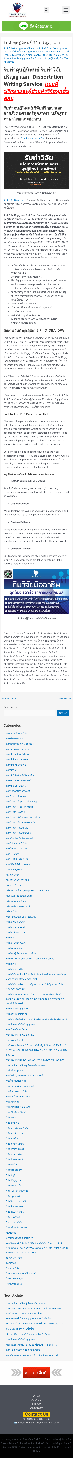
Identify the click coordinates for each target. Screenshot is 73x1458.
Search (63, 713)
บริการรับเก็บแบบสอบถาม (19, 895)
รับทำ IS (10, 937)
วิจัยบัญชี (10, 1175)
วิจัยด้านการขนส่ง (15, 1143)
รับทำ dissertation (14, 55)
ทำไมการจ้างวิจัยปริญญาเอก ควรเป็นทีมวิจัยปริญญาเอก (34, 1323)
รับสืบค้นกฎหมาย (15, 1070)
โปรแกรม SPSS (14, 1284)
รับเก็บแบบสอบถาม (16, 1080)
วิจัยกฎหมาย (12, 1122)
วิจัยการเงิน (12, 1138)
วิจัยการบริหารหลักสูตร (17, 1128)
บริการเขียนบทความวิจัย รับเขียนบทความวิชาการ (31, 1344)
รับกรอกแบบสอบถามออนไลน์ (21, 916)
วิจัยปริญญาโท (13, 1185)
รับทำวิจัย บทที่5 (14, 969)
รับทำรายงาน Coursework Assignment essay (30, 958)
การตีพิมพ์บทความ (15, 738)
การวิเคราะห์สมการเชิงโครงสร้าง (23, 817)
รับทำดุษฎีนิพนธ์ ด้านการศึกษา (21, 953)
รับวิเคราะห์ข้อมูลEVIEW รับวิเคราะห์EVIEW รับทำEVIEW (35, 1059)
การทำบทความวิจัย (16, 764)
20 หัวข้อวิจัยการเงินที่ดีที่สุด (20, 1328)
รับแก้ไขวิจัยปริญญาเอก (18, 1107)
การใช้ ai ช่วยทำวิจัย (16, 843)
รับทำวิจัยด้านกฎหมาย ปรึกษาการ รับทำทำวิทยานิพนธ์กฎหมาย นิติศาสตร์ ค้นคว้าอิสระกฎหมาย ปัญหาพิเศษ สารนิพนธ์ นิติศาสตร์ (35, 999)
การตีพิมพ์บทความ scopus (20, 743)
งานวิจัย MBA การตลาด (18, 864)
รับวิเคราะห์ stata (15, 1040)
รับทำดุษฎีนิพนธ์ (33, 55)
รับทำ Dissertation (16, 932)
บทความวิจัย (12, 874)
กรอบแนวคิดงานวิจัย (16, 733)
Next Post (64, 698)
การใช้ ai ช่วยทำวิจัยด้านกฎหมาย (23, 1349)
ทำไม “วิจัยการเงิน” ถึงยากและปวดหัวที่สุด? (28, 1334)
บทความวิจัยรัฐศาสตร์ (17, 880)
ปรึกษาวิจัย (11, 911)
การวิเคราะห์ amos (16, 796)
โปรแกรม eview (14, 1278)
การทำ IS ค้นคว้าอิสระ (17, 754)
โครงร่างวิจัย (12, 1268)
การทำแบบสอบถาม (16, 785)
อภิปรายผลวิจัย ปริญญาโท (19, 1238)
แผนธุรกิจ (11, 1263)
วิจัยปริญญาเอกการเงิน (32, 138)
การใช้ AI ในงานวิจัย (16, 848)
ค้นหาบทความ (11, 707)
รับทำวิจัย (11, 963)
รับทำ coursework (15, 927)
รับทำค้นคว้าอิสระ (15, 948)
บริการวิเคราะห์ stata (17, 901)
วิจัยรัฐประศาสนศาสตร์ (18, 1190)
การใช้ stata (12, 854)
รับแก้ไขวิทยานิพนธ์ (16, 1112)
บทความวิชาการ (14, 885)
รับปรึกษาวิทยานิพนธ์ (17, 1029)
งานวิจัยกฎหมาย (14, 869)
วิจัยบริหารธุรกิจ (14, 1170)
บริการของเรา (37, 1407)
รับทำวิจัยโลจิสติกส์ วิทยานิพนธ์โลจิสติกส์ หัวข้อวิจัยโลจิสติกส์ (36, 1019)
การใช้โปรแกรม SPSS (17, 859)
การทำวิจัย (11, 770)
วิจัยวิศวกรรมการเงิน (16, 1201)
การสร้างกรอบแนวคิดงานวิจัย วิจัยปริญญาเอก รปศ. (32, 1355)
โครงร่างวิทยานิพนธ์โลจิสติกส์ (21, 1273)
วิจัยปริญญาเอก (14, 1180)
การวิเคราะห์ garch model (19, 806)
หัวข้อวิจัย (11, 1232)
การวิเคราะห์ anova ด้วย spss (21, 801)
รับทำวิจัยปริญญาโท (16, 1013)
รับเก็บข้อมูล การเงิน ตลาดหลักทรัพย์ (24, 1075)
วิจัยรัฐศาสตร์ (13, 1196)
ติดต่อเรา (36, 1404)
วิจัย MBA (11, 1117)
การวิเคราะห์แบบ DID (17, 827)
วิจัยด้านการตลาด (15, 1149)
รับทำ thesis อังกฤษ (16, 943)
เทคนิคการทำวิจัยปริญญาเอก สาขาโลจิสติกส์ (29, 1318)
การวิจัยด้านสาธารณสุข (18, 791)
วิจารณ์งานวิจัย (14, 1222)
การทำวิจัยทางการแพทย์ (18, 780)
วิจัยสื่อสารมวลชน (15, 1206)
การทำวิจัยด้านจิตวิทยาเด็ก (20, 775)
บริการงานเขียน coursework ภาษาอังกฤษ (27, 890)
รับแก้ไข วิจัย (12, 1101)
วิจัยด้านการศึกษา (15, 1154)
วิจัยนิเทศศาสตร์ (14, 1159)
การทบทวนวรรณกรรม (17, 749)
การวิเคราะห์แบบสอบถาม (19, 832)
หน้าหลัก (36, 1396)
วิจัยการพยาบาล (14, 1133)
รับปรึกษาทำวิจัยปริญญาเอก (20, 1024)
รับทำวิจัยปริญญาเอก (53, 55)
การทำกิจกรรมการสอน (17, 759)
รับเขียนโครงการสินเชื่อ (18, 1096)
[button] (46, 10)
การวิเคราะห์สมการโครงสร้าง (21, 822)
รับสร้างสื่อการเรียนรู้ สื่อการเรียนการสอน (26, 1065)
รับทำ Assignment (15, 922)
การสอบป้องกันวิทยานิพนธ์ (19, 838)
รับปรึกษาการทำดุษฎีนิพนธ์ (44, 58)
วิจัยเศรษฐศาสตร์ (15, 1211)
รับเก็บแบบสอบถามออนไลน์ (20, 1086)
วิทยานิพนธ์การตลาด (17, 1227)
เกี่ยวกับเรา (36, 1400)
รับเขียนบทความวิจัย (16, 1091)
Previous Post (11, 698)
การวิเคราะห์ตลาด (15, 812)
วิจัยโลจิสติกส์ (13, 1217)
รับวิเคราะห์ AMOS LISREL (20, 1034)
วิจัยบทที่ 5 (11, 1164)
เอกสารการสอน (14, 1257)
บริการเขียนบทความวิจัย (18, 906)
